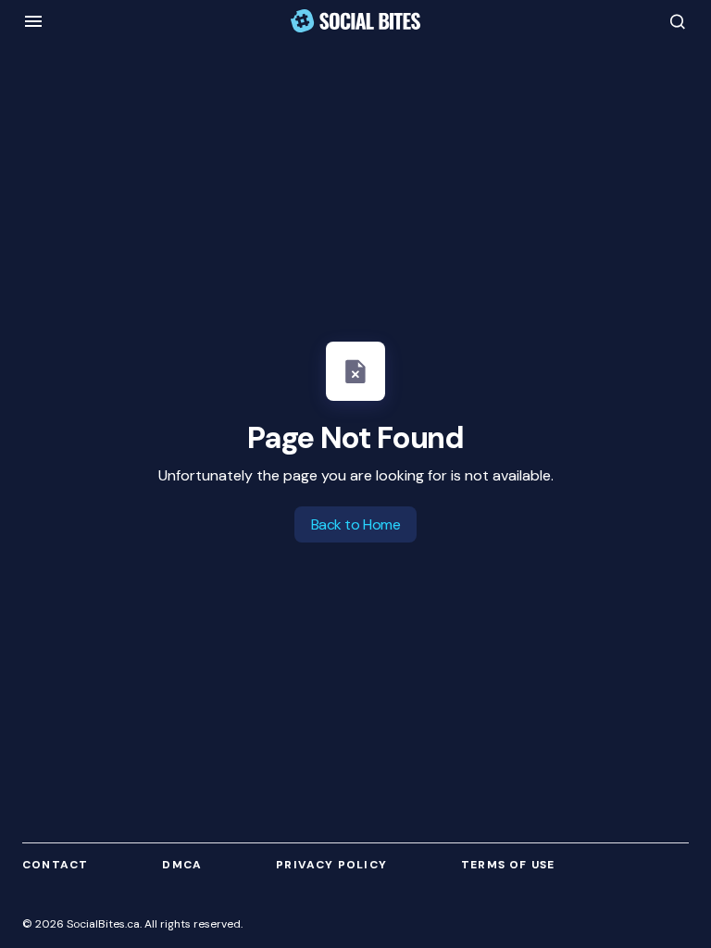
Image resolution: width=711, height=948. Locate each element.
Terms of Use (508, 864)
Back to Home (355, 524)
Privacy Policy (331, 864)
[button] (33, 21)
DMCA (182, 864)
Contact (55, 864)
